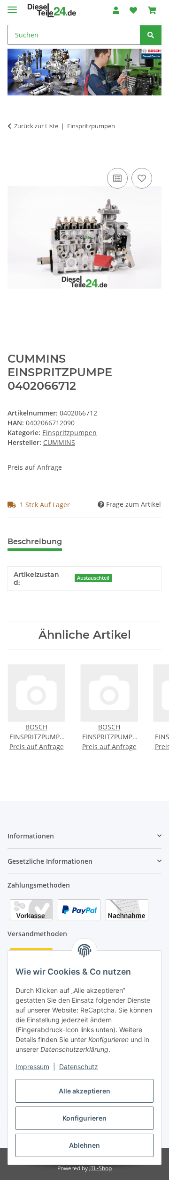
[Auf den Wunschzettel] (141, 178)
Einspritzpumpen (69, 432)
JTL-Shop (100, 1168)
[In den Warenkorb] (15, 155)
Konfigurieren (84, 1118)
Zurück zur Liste (36, 126)
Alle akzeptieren (84, 1091)
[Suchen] (150, 35)
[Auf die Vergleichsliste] (117, 178)
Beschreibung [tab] (35, 541)
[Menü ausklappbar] (12, 6)
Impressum (32, 1067)
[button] (116, 10)
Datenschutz (78, 1067)
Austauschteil (93, 578)
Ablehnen (84, 1145)
